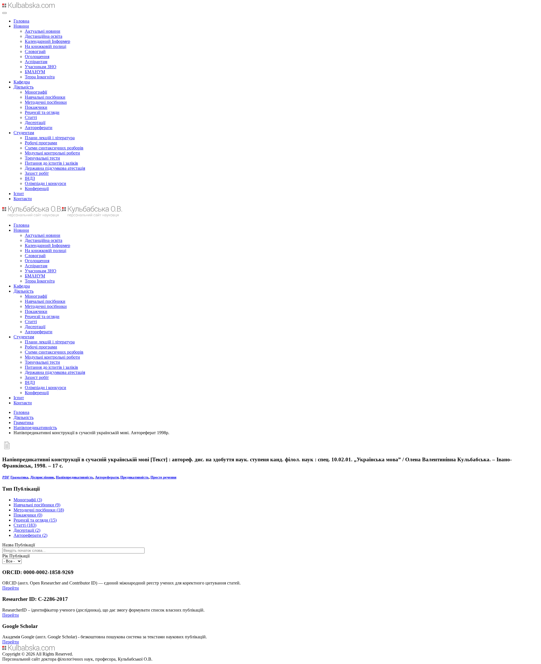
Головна (21, 21)
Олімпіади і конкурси (45, 183)
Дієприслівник (42, 477)
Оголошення (37, 56)
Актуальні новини (42, 31)
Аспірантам (36, 61)
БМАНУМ (35, 71)
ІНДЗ (30, 178)
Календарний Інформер (47, 41)
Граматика (24, 422)
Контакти (23, 198)
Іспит (19, 193)
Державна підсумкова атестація (55, 168)
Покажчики (36, 107)
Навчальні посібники (45, 97)
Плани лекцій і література (50, 137)
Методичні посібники (46, 102)
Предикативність (134, 477)
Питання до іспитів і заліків (51, 163)
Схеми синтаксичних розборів (54, 147)
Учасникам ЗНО (40, 66)
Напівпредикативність (35, 427)
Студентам (24, 132)
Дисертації (35, 122)
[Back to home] (28, 6)
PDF (6, 477)
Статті (31, 117)
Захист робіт (37, 173)
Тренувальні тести (42, 158)
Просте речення (163, 477)
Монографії (36, 92)
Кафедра (22, 82)
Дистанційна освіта (43, 36)
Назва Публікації (18, 544)
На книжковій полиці (45, 46)
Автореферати (38, 127)
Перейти (10, 588)
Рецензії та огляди (42, 112)
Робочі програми (41, 142)
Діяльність (24, 87)
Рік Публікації (16, 555)
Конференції (37, 188)
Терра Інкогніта (40, 76)
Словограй (35, 51)
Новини (21, 26)
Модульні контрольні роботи (52, 153)
